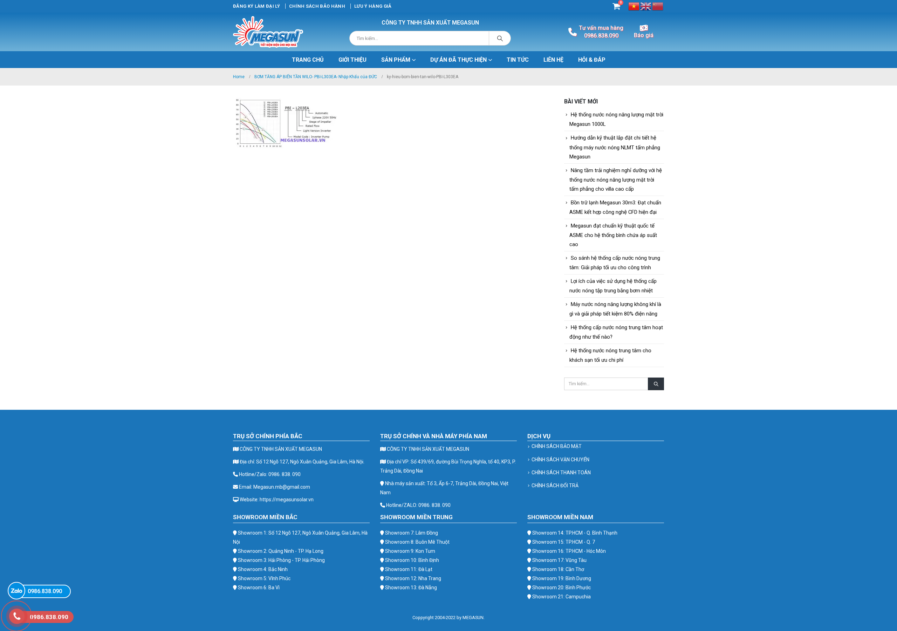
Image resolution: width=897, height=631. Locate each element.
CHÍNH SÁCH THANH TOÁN (561, 472)
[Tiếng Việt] (634, 5)
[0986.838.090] (16, 590)
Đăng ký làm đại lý (256, 6)
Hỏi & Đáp (591, 59)
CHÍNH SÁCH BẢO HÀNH (317, 6)
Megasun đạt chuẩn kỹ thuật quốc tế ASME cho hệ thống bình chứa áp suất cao (613, 235)
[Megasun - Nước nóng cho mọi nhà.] (268, 32)
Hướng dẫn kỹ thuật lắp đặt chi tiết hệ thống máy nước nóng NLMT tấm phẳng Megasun (614, 147)
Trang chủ (308, 59)
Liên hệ (553, 59)
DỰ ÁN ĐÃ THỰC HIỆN (458, 59)
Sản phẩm (395, 59)
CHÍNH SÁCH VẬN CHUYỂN (560, 459)
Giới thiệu (352, 59)
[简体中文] (658, 5)
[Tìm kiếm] (500, 38)
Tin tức (518, 59)
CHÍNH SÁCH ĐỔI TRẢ (555, 485)
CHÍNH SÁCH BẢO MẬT (557, 446)
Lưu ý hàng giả (373, 6)
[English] (646, 5)
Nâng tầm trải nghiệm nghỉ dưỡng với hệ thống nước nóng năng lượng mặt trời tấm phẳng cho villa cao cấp (615, 179)
